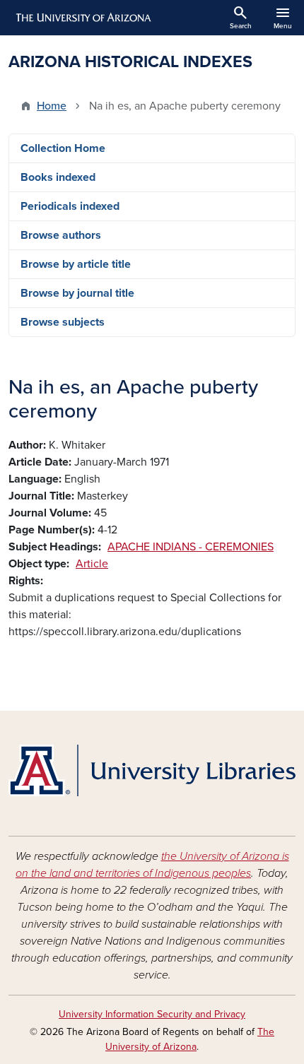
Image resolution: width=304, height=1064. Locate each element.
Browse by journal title (77, 293)
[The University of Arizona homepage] (82, 17)
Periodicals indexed (70, 206)
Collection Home (63, 148)
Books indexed (58, 177)
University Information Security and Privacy (152, 1014)
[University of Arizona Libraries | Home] (152, 770)
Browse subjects (63, 322)
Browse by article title (76, 264)
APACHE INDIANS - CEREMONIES (190, 547)
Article (92, 564)
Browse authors (61, 235)
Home (51, 106)
